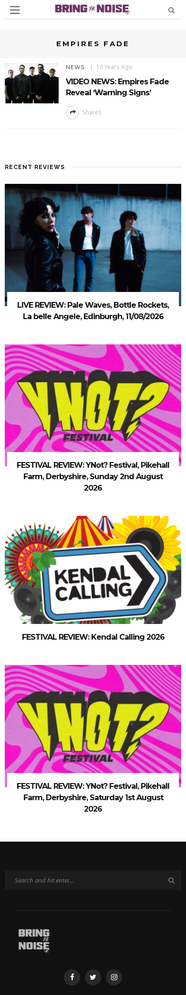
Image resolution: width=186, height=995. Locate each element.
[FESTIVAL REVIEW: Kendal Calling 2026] (93, 576)
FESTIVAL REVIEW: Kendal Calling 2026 (93, 637)
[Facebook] (72, 977)
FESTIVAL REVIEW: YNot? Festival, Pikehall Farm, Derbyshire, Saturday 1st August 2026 (93, 798)
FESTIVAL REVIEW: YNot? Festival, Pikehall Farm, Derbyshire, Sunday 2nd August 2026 (93, 476)
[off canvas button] (15, 10)
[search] (171, 9)
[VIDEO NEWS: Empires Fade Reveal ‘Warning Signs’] (32, 82)
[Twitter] (93, 977)
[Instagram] (114, 977)
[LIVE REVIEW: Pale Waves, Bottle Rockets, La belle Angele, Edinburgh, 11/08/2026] (93, 244)
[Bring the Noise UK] (34, 939)
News (75, 67)
